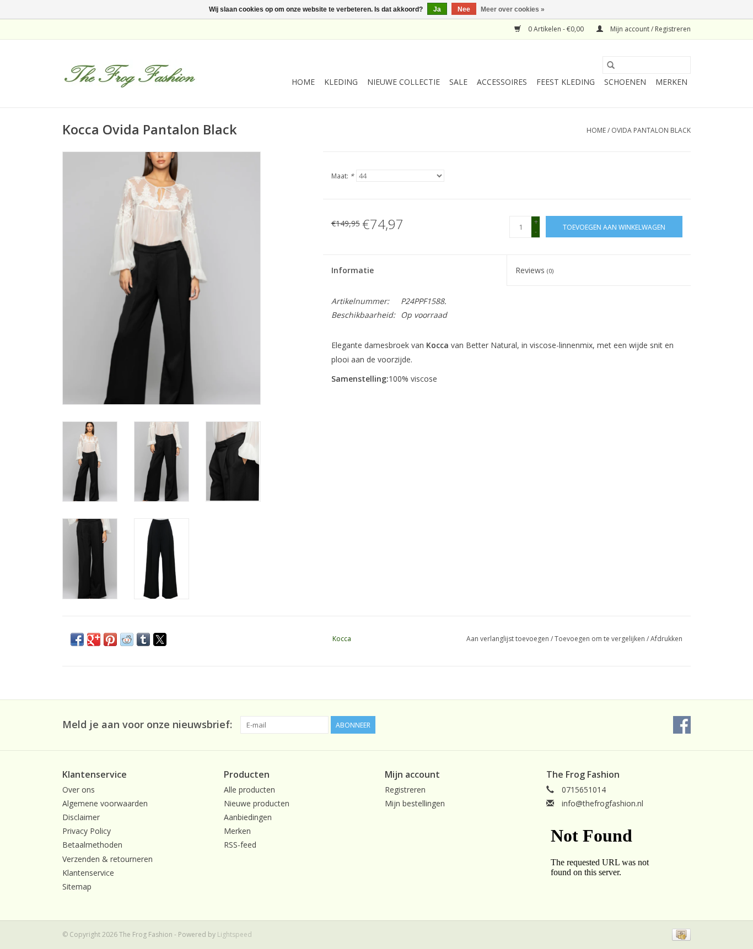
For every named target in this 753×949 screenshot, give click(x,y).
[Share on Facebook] (77, 639)
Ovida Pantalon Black (651, 130)
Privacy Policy (86, 831)
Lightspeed (234, 934)
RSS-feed (240, 844)
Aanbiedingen (248, 817)
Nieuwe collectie (403, 82)
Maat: (342, 176)
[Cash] (679, 934)
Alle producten (249, 789)
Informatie (352, 270)
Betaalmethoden (92, 844)
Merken (671, 82)
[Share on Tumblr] (143, 639)
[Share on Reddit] (126, 639)
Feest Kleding (565, 82)
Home (303, 82)
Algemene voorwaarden (105, 803)
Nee (464, 9)
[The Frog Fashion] (129, 73)
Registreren (405, 789)
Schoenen (625, 82)
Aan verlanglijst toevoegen (508, 638)
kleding (341, 82)
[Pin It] (110, 639)
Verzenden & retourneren (107, 859)
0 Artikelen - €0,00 (555, 29)
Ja (437, 9)
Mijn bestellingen (415, 803)
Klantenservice (88, 872)
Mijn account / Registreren (650, 29)
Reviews (534, 270)
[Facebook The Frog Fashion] (682, 725)
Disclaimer (81, 817)
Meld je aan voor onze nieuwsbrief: (147, 724)
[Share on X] (159, 639)
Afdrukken (666, 638)
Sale (458, 82)
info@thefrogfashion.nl (602, 803)
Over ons (78, 789)
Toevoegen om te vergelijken (601, 638)
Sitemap (77, 886)
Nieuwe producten (256, 803)
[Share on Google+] (93, 639)
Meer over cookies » (513, 9)
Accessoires (502, 82)
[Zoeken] (611, 65)
